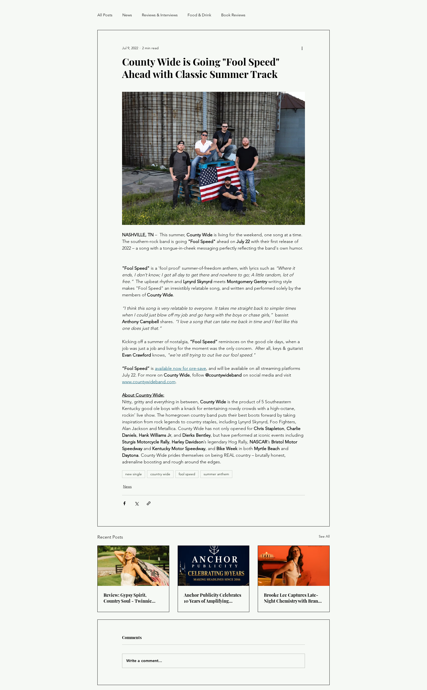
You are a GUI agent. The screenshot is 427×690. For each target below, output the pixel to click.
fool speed (187, 474)
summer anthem (216, 474)
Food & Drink (199, 15)
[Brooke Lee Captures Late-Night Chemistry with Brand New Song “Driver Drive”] (293, 566)
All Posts (104, 15)
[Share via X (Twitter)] (136, 503)
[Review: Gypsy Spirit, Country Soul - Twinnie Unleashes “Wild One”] (133, 566)
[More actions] (302, 48)
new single (133, 474)
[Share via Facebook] (124, 503)
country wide (160, 474)
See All (324, 536)
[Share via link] (148, 503)
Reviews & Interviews (160, 15)
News (127, 15)
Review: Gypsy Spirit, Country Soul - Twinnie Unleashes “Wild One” (128, 598)
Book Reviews (233, 15)
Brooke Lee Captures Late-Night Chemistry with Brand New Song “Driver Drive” (292, 598)
